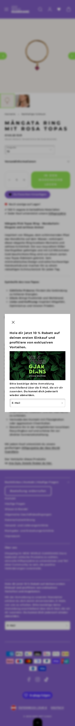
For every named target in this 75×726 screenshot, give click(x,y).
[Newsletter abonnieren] (62, 403)
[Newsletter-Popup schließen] (13, 322)
